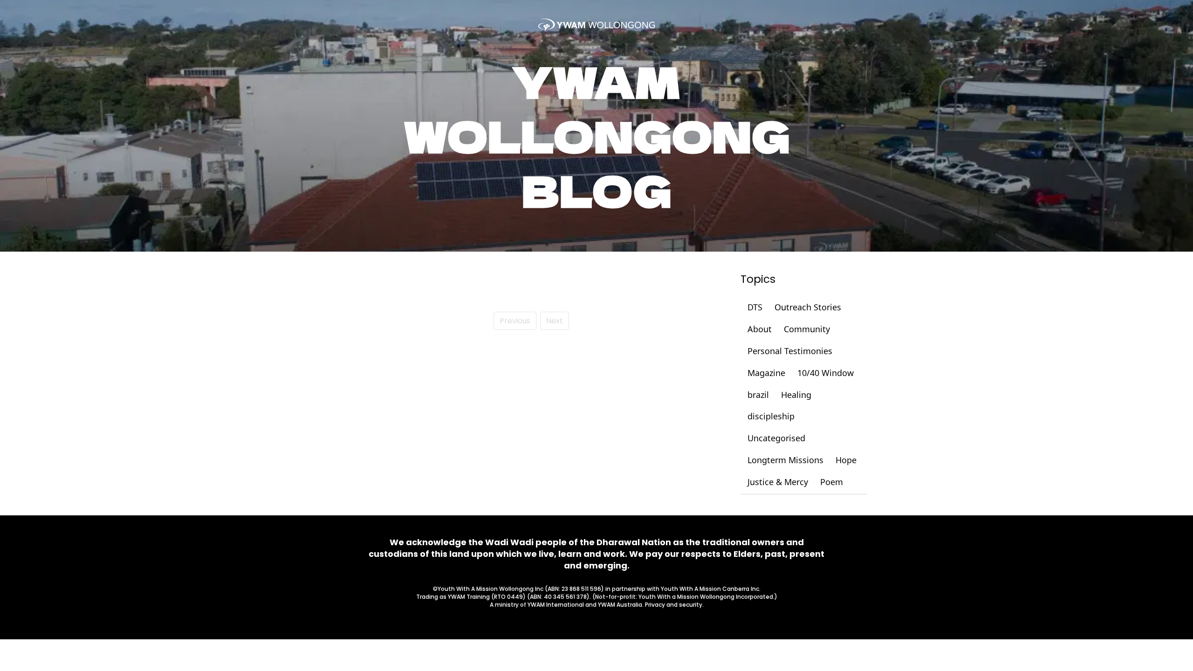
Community (807, 329)
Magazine (766, 372)
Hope (846, 460)
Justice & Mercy (777, 481)
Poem (831, 481)
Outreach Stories (808, 307)
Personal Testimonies (789, 350)
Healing (796, 394)
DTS (754, 307)
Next (554, 320)
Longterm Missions (785, 460)
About (759, 329)
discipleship (771, 416)
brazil (758, 394)
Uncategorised (776, 438)
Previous (515, 320)
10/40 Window (825, 372)
